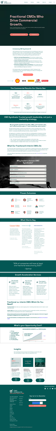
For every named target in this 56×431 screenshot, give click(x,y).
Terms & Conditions (13, 425)
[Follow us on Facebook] (50, 389)
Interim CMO (10, 310)
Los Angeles (12, 413)
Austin (11, 406)
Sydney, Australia (13, 419)
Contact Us (34, 34)
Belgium (11, 408)
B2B (37, 153)
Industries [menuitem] (21, 396)
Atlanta (11, 405)
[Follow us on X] (48, 389)
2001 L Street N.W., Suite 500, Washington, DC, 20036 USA (13, 400)
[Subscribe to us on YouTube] (53, 389)
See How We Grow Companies (19, 34)
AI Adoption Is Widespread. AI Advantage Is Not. (27, 370)
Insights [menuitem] (20, 400)
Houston (11, 411)
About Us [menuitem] (21, 402)
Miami (11, 415)
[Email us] (55, 389)
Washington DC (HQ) (13, 420)
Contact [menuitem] (21, 404)
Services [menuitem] (21, 398)
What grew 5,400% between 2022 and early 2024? (15, 370)
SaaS (41, 153)
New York (11, 416)
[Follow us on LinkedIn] (45, 389)
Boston (11, 409)
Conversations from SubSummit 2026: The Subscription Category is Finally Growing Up (39, 371)
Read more (16, 379)
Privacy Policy (12, 424)
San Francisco (12, 418)
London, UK (12, 412)
